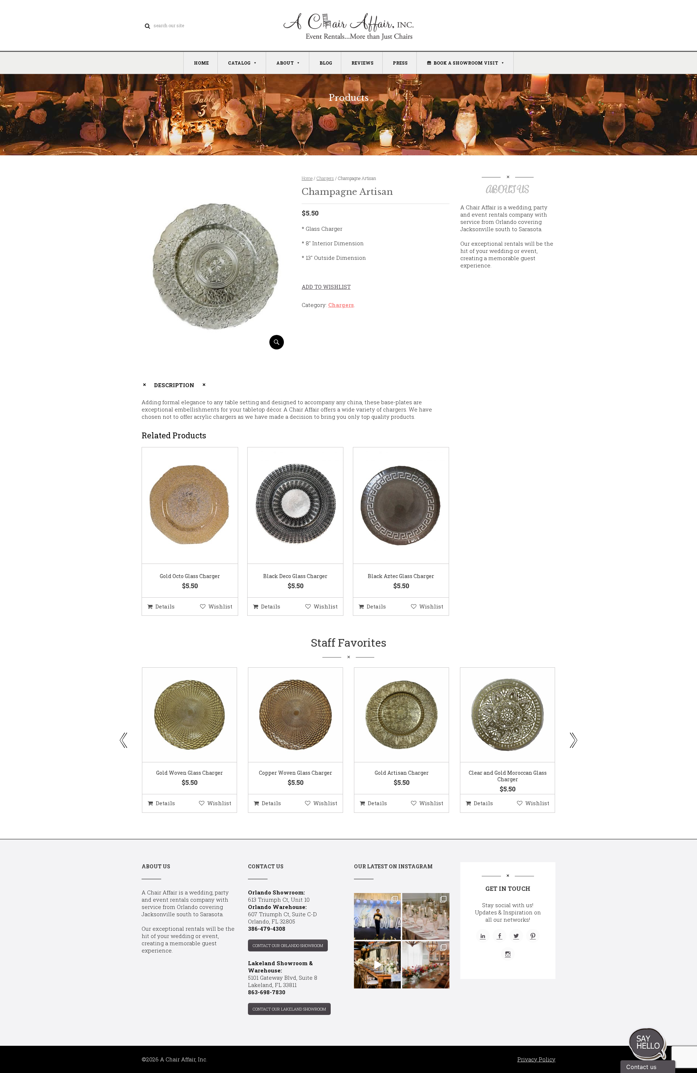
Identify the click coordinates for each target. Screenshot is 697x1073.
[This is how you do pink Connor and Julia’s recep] (425, 916)
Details (165, 606)
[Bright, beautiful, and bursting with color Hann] (425, 964)
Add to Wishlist (326, 286)
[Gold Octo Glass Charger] (181, 506)
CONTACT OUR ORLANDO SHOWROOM (288, 945)
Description (174, 385)
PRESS (400, 63)
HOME (201, 63)
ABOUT (285, 63)
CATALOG (239, 63)
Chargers (325, 178)
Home (307, 178)
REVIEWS (362, 63)
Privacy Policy (536, 1059)
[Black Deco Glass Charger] (286, 506)
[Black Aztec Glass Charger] (392, 506)
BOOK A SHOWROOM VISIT (465, 63)
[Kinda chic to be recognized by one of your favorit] (377, 916)
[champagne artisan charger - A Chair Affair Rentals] (215, 347)
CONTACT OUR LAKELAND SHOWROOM (289, 1009)
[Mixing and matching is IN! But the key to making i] (377, 964)
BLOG (325, 63)
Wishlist (220, 606)
